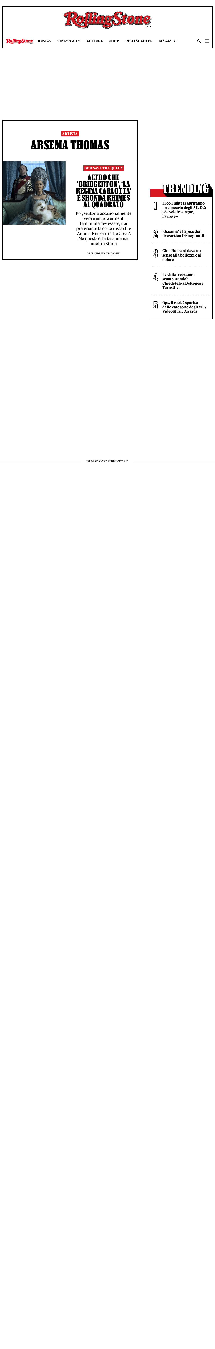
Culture (95, 40)
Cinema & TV (68, 40)
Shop (114, 40)
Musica (44, 40)
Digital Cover (139, 40)
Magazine (168, 40)
